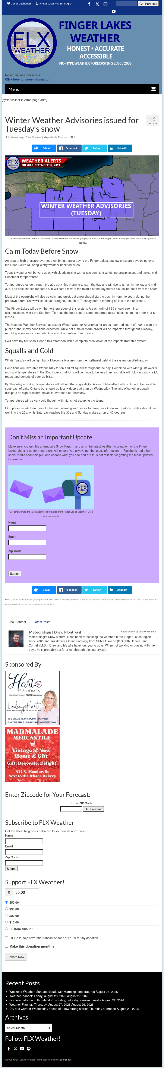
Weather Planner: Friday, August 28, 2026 (37, 996)
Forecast (62, 137)
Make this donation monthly (31, 946)
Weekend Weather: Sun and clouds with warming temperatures (52, 991)
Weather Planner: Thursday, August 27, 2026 (39, 1004)
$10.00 (14, 922)
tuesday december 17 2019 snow (131, 599)
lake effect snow (57, 599)
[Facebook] (89, 4)
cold (9, 599)
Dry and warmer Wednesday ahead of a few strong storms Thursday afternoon (62, 1009)
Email (12, 536)
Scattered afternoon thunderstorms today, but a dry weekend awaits (55, 1000)
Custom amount (21, 929)
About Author (17, 622)
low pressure (72, 599)
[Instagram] (105, 4)
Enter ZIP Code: (82, 803)
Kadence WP (65, 1059)
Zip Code (15, 551)
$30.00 (14, 909)
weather (153, 599)
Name (12, 522)
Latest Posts (42, 622)
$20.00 (14, 915)
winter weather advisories (41, 604)
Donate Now (15, 957)
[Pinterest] (29, 1048)
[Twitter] (97, 4)
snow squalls (107, 599)
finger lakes (18, 599)
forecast (29, 599)
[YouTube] (114, 11)
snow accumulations (90, 599)
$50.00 (14, 902)
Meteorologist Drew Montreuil (26, 137)
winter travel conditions (16, 604)
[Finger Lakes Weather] (82, 43)
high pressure (41, 599)
